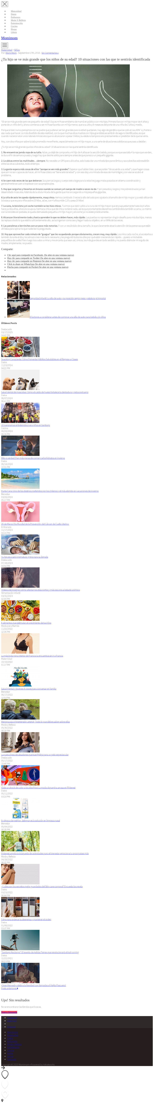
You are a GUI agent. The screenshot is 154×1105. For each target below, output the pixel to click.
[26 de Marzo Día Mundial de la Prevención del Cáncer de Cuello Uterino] (20, 520)
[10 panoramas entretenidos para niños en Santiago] (20, 422)
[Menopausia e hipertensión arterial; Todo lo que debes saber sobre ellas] (20, 718)
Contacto (11, 1059)
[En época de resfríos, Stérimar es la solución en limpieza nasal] (20, 817)
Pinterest (11, 1026)
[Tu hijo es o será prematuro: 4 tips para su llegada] (20, 553)
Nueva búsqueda (9, 1012)
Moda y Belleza (18, 20)
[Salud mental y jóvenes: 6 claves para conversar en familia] (20, 685)
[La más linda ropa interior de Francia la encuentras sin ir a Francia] (20, 652)
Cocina (14, 26)
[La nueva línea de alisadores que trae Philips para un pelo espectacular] (20, 751)
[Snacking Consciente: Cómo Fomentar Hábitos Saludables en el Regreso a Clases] (20, 356)
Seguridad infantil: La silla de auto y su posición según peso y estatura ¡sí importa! (68, 298)
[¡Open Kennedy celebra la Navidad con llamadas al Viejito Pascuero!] (20, 982)
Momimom (9, 38)
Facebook (12, 1017)
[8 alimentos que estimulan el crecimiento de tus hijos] (20, 619)
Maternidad (16, 11)
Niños (17, 49)
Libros (14, 32)
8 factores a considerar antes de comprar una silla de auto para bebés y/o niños (68, 316)
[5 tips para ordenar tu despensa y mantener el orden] (20, 916)
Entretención (17, 23)
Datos (13, 14)
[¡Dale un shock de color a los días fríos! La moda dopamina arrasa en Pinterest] (20, 784)
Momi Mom (11, 52)
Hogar (14, 29)
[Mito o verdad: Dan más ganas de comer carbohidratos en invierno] (20, 455)
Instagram (12, 1020)
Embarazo (15, 17)
